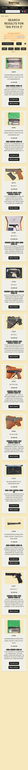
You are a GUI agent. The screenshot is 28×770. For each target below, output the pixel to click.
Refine (18, 43)
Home (2, 16)
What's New (4, 7)
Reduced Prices (14, 7)
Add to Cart (15, 99)
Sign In (23, 7)
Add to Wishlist (14, 103)
